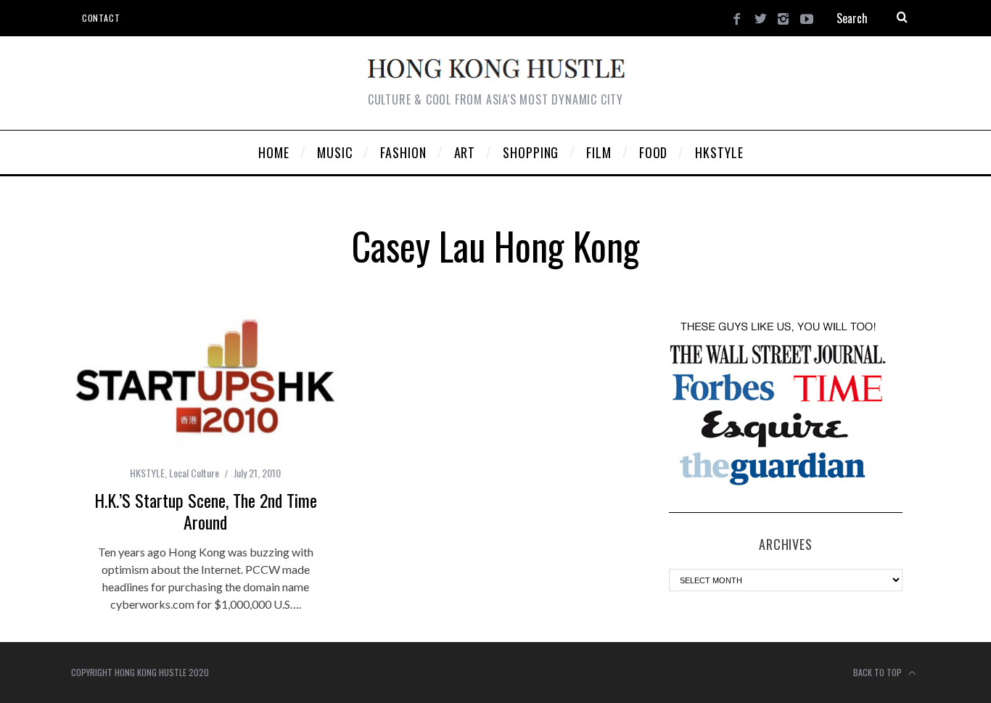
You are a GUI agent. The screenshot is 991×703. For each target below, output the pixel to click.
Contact (101, 18)
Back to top (878, 672)
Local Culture (194, 472)
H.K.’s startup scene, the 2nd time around (205, 511)
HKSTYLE (147, 472)
